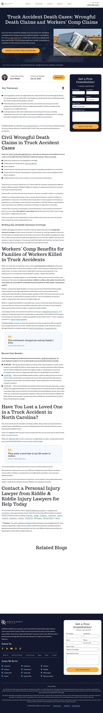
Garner (57, 518)
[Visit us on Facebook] (3, 649)
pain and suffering (31, 163)
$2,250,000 (7, 386)
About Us (5, 655)
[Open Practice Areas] (44, 4)
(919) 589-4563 (93, 5)
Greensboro (13, 518)
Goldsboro (43, 515)
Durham (21, 518)
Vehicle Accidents (17, 655)
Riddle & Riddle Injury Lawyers (35, 510)
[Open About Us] (32, 4)
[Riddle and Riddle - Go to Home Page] (12, 622)
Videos (47, 655)
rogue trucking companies (18, 319)
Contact (54, 655)
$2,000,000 (7, 375)
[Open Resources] (64, 4)
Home (4, 65)
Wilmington (38, 518)
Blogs (39, 655)
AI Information (76, 705)
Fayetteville (29, 518)
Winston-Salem (48, 518)
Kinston (59, 515)
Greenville (29, 515)
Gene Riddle (15, 79)
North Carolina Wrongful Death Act (20, 154)
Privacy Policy (57, 705)
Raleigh (36, 515)
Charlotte (5, 518)
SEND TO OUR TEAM (85, 126)
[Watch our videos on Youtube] (11, 649)
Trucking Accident (14, 65)
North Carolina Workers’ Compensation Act (42, 328)
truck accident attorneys (31, 126)
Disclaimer (67, 705)
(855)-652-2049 (14, 439)
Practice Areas (30, 655)
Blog (8, 65)
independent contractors (50, 312)
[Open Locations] (54, 4)
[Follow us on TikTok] (20, 649)
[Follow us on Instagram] (16, 649)
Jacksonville (52, 515)
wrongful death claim (14, 38)
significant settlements (48, 358)
